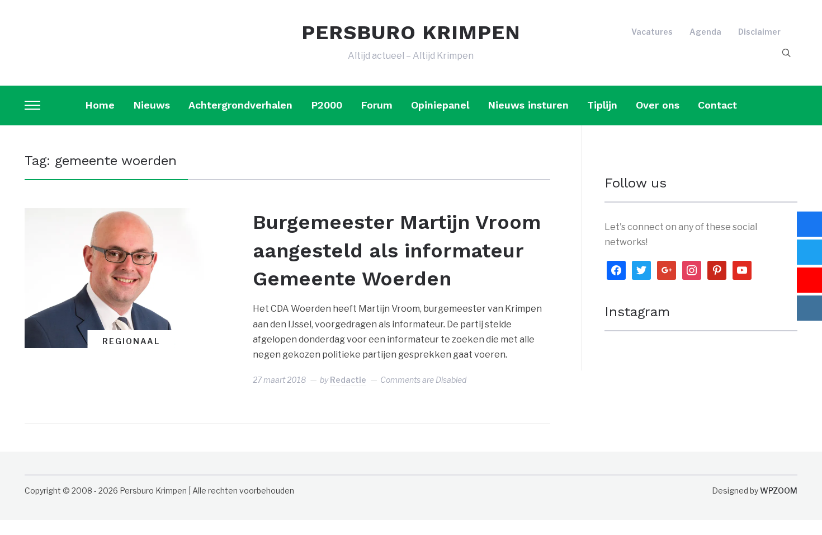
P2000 (326, 105)
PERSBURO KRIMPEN (411, 32)
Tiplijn (602, 105)
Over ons (657, 105)
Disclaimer (759, 31)
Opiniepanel (440, 105)
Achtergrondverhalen (240, 105)
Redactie (348, 379)
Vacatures (652, 31)
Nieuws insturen (528, 105)
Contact (717, 105)
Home (100, 105)
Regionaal (131, 341)
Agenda (705, 31)
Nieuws (151, 105)
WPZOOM (778, 490)
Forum (377, 105)
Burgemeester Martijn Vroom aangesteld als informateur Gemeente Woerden (397, 250)
